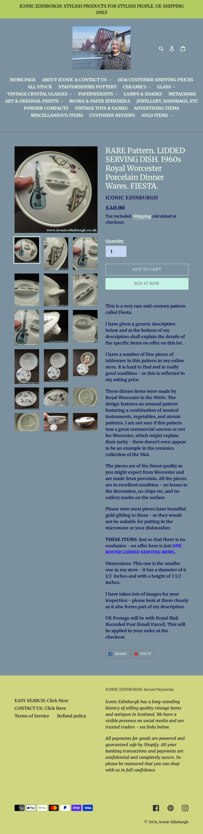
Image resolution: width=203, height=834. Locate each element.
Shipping (142, 216)
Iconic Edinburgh (173, 822)
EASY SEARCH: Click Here (41, 700)
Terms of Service (32, 715)
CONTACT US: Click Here (40, 708)
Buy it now (146, 283)
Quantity (114, 241)
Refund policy (71, 715)
